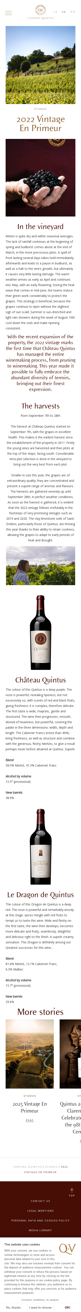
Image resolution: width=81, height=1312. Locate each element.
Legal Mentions (40, 1210)
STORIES (51, 1166)
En (64, 11)
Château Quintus (27, 1166)
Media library (40, 1230)
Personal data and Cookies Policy (40, 1220)
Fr (56, 11)
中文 (73, 11)
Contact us (40, 1201)
